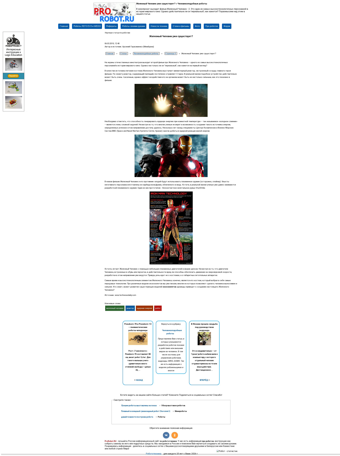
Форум (227, 26)
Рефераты (111, 26)
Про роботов (211, 26)
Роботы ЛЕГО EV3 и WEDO (87, 26)
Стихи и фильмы (181, 26)
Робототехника (153, 453)
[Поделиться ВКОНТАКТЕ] (166, 435)
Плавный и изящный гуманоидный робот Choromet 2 (146, 411)
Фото (197, 26)
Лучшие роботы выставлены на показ (139, 405)
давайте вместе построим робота (137, 417)
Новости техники (159, 26)
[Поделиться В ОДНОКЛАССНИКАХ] (174, 435)
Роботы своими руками (133, 26)
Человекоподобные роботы (172, 332)
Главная (64, 26)
